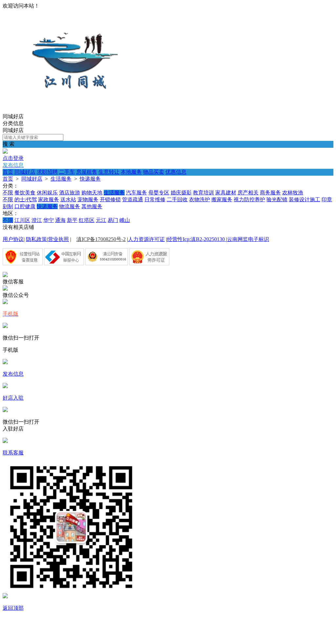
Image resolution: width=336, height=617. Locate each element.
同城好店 (24, 172)
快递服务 (90, 179)
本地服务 (131, 172)
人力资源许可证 (146, 239)
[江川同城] (75, 110)
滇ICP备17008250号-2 (101, 239)
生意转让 (108, 172)
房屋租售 (86, 172)
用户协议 (13, 239)
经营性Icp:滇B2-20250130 (196, 239)
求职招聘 (47, 172)
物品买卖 (153, 172)
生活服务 (61, 179)
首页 (8, 172)
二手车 (67, 172)
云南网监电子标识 (248, 239)
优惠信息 (175, 172)
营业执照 (58, 239)
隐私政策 (36, 239)
